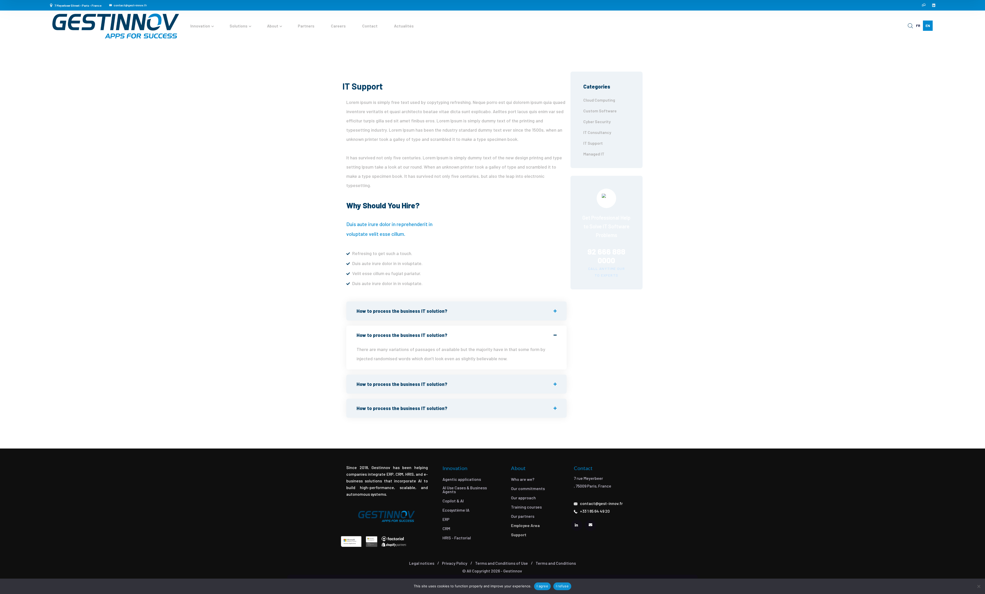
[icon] (923, 5)
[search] (910, 25)
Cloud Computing (599, 100)
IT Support (593, 143)
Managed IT (593, 153)
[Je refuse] (978, 586)
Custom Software (600, 110)
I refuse (562, 586)
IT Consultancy (597, 132)
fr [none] (918, 25)
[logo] (115, 26)
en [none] (927, 25)
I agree (542, 586)
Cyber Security (597, 121)
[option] (918, 26)
